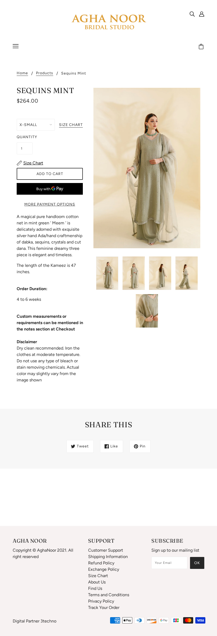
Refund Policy (101, 562)
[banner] (108, 22)
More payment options (49, 204)
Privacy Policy (101, 601)
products (44, 73)
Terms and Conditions (108, 594)
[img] (192, 13)
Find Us (95, 588)
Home (22, 73)
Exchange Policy (103, 569)
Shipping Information (108, 556)
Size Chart (98, 575)
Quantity (25, 137)
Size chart (71, 125)
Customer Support (105, 550)
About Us (97, 582)
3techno (48, 621)
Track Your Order (103, 607)
